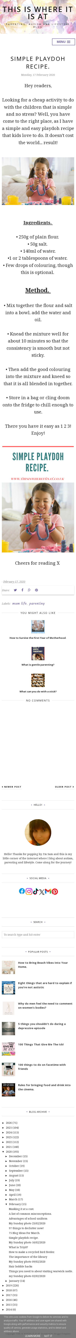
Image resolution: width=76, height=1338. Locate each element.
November (15, 1161)
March (13, 1199)
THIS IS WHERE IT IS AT (38, 12)
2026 (9, 1123)
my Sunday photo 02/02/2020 (27, 1276)
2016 (9, 1300)
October (14, 1166)
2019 (9, 1285)
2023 (9, 1137)
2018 (9, 1290)
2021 (9, 1147)
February (15, 1204)
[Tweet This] (15, 590)
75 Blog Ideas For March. (24, 1233)
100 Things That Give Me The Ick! (41, 1044)
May (11, 1190)
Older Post (63, 786)
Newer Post (13, 786)
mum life (19, 603)
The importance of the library (28, 1257)
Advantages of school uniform (28, 1218)
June (12, 1185)
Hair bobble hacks (20, 1266)
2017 (9, 1295)
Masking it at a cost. (21, 1209)
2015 (9, 1304)
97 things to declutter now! (26, 1228)
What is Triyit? (18, 1247)
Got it (48, 1335)
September (16, 1170)
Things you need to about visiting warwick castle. (41, 1271)
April (12, 1194)
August (13, 1175)
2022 (9, 1142)
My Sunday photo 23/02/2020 (27, 1223)
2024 (9, 1132)
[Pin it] (36, 590)
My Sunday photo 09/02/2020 (27, 1261)
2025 (9, 1127)
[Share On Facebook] (22, 590)
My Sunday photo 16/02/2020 (27, 1242)
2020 (9, 1151)
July (11, 1180)
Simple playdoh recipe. (23, 1237)
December (15, 1156)
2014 (9, 1309)
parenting (37, 603)
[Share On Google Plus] (29, 590)
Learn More (33, 1335)
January (14, 1281)
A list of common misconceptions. (30, 1213)
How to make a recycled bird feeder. (32, 1252)
